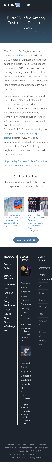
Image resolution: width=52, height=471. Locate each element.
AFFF (42, 285)
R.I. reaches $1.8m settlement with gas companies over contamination (13, 218)
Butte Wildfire (15, 55)
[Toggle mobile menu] (46, 4)
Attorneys (43, 267)
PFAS (42, 292)
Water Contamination (43, 277)
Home (10, 32)
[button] (6, 214)
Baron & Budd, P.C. (42, 338)
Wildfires (43, 306)
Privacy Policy (35, 457)
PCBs (42, 299)
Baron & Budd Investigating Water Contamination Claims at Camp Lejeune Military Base (37, 221)
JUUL (42, 313)
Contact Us (43, 323)
